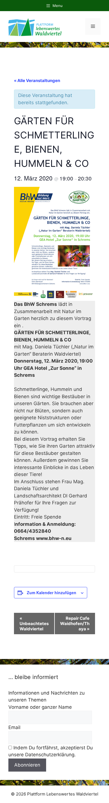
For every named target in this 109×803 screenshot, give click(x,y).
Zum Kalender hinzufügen (51, 592)
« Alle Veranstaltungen (37, 80)
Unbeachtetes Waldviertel (34, 623)
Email (14, 727)
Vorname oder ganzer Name (40, 707)
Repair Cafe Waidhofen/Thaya (74, 623)
